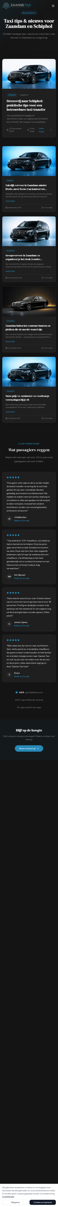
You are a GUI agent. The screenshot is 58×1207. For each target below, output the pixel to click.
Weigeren (15, 1202)
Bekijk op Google (21, 520)
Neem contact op (27, 748)
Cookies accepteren (43, 1202)
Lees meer (45, 130)
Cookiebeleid (8, 1196)
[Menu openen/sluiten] (53, 6)
